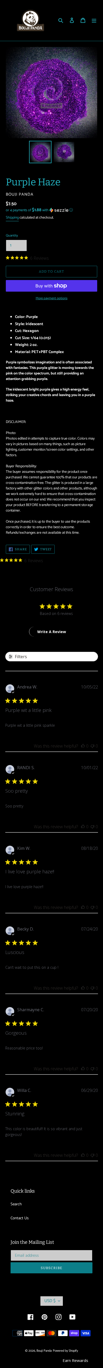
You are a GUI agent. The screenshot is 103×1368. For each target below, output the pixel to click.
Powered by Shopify (65, 1350)
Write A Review (51, 631)
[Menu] (94, 20)
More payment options (51, 298)
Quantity (12, 235)
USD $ (49, 1300)
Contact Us (20, 1218)
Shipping (12, 218)
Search (16, 1204)
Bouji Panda (44, 1350)
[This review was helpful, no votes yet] (83, 746)
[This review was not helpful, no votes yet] (92, 746)
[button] (39, 210)
